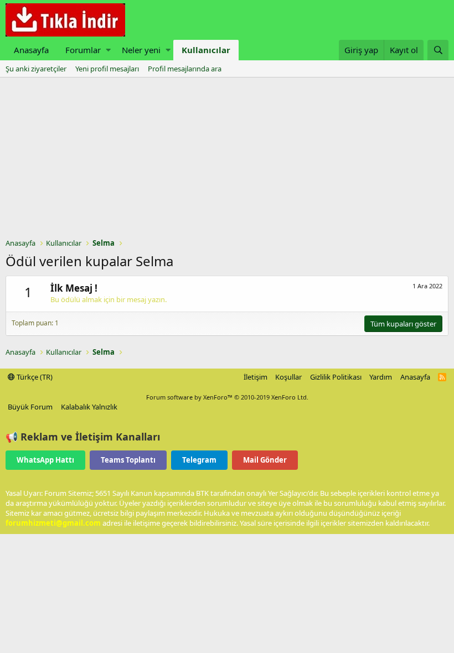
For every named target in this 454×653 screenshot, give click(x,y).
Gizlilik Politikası (336, 377)
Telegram (199, 460)
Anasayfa (31, 49)
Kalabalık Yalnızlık (89, 407)
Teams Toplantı (128, 460)
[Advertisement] (227, 160)
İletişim (255, 377)
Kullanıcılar (206, 49)
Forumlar (83, 49)
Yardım (380, 377)
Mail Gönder (265, 460)
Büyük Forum (30, 407)
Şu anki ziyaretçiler (36, 69)
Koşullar (288, 377)
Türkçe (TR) (34, 377)
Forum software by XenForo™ (227, 397)
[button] (108, 50)
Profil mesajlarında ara (184, 69)
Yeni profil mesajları (107, 69)
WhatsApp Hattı (45, 460)
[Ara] (437, 50)
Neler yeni (141, 49)
